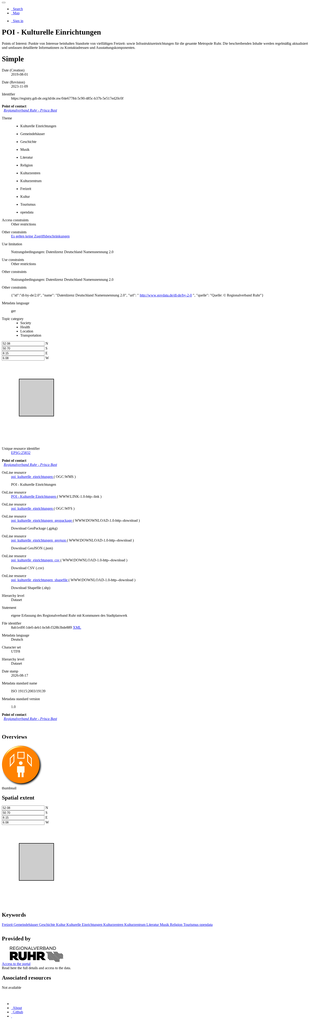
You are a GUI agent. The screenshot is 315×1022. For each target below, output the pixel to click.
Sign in (17, 21)
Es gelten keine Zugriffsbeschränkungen (40, 236)
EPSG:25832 (20, 453)
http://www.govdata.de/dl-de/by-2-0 (166, 295)
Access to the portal (16, 964)
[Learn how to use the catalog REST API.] (11, 1016)
